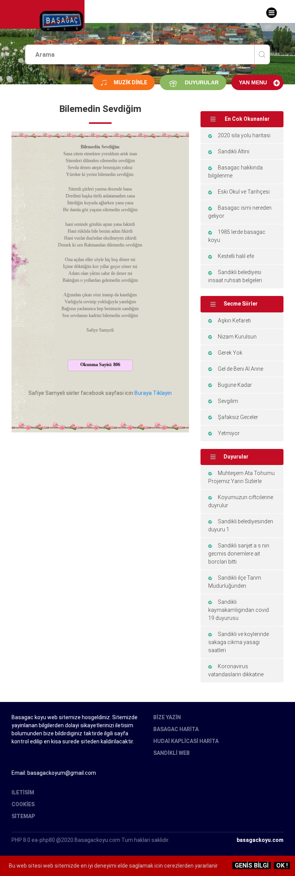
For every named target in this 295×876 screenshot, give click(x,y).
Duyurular (202, 82)
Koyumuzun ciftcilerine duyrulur (240, 501)
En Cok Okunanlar (247, 119)
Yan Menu (253, 82)
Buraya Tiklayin (153, 393)
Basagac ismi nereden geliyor (240, 212)
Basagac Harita (176, 729)
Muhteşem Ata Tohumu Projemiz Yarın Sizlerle (241, 477)
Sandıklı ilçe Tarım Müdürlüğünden (234, 582)
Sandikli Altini (233, 151)
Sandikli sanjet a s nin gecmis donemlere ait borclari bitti (238, 553)
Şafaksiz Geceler (238, 417)
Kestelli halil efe (236, 256)
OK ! (282, 865)
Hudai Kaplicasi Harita (186, 741)
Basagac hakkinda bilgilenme (235, 171)
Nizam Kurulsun (237, 337)
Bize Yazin (167, 717)
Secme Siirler (241, 304)
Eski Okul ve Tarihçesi (244, 192)
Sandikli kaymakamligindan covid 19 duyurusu (238, 610)
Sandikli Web (171, 753)
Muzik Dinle (130, 82)
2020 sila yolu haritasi (244, 135)
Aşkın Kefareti (234, 320)
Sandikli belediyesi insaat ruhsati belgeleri (235, 276)
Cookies (23, 804)
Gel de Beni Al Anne (240, 369)
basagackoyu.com (260, 840)
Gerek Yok (230, 353)
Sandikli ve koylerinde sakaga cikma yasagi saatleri (238, 642)
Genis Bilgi (251, 865)
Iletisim (23, 792)
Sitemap (23, 816)
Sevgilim (228, 401)
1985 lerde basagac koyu (236, 236)
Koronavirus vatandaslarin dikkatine (236, 670)
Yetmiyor (229, 433)
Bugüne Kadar (235, 385)
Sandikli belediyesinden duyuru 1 (240, 525)
